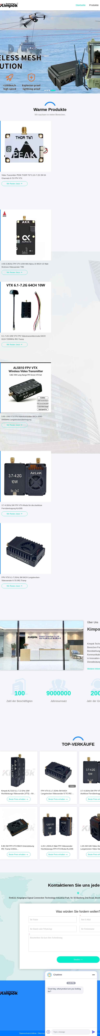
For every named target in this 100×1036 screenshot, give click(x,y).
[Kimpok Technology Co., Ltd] (9, 5)
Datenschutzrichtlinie (27, 1033)
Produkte (94, 5)
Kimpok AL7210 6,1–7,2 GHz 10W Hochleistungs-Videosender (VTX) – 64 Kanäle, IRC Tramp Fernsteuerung (17, 792)
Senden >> (78, 959)
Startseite (81, 5)
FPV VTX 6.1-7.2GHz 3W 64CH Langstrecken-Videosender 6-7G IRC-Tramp (56, 792)
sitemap (41, 1033)
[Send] (93, 1032)
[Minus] (93, 974)
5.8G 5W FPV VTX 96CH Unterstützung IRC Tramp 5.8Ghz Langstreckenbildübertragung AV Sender (18, 847)
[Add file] (48, 1032)
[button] (47, 90)
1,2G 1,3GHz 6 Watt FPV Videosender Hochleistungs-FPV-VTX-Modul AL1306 (57, 847)
